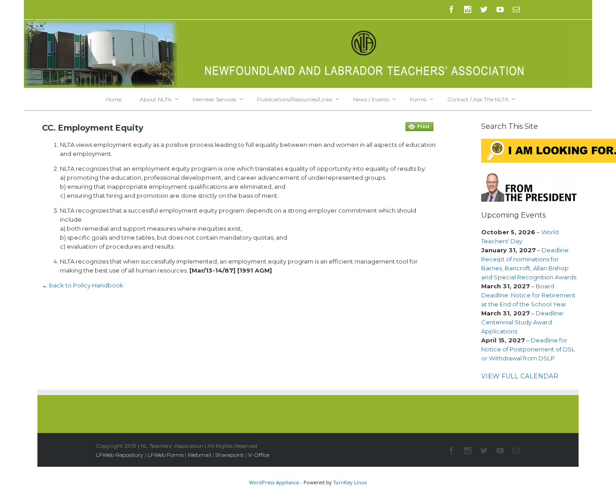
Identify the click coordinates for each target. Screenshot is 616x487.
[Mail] (516, 9)
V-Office (258, 454)
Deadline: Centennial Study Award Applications (522, 322)
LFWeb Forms (165, 454)
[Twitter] (483, 9)
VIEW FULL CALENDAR (519, 376)
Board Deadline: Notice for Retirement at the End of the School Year (528, 295)
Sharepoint (229, 454)
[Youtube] (500, 9)
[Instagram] (467, 9)
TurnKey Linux (350, 482)
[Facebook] (451, 9)
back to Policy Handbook (86, 285)
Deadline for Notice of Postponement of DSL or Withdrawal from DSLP (528, 349)
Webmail (199, 454)
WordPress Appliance (274, 482)
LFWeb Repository (119, 454)
